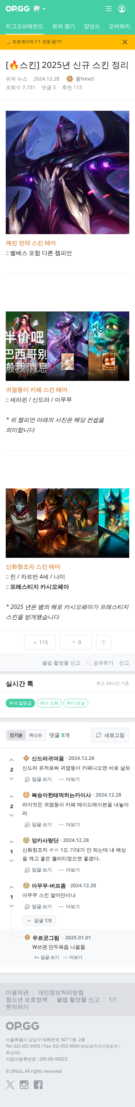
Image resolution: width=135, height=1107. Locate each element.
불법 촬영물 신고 (78, 999)
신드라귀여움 (48, 758)
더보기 (73, 779)
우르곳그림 (45, 937)
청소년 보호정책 (27, 999)
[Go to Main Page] (18, 9)
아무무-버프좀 (49, 885)
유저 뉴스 (16, 78)
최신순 (35, 735)
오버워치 (119, 25)
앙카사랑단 (45, 840)
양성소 (92, 25)
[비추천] (11, 779)
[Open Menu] (121, 8)
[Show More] (39, 8)
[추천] (11, 760)
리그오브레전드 (25, 25)
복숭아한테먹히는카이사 (61, 794)
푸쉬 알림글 (20, 703)
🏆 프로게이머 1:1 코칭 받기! (34, 42)
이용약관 (17, 992)
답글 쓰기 (42, 779)
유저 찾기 (63, 25)
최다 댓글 (76, 703)
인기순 (16, 735)
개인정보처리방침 (61, 992)
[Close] (125, 42)
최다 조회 (49, 703)
